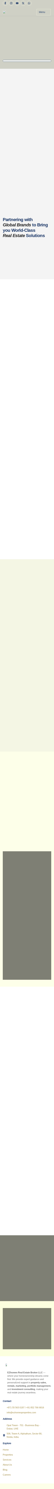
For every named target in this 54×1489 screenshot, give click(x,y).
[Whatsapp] (29, 3)
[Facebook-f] (5, 3)
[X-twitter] (23, 3)
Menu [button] (42, 12)
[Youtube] (17, 3)
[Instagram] (11, 3)
